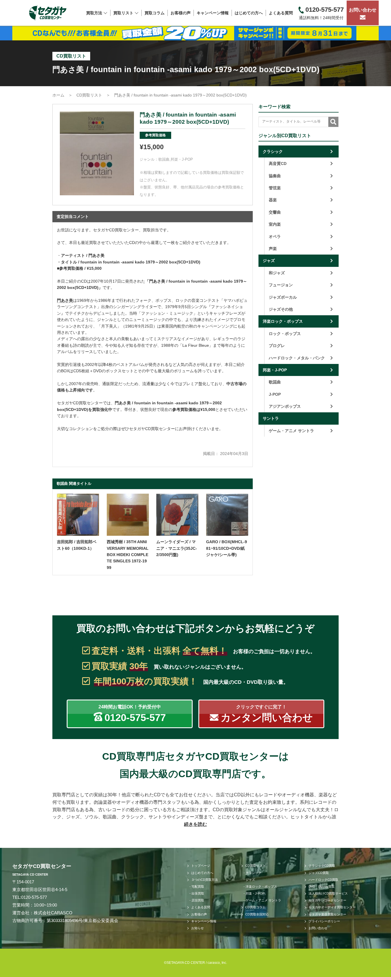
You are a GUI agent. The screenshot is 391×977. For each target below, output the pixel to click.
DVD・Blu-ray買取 (322, 886)
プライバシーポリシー (324, 921)
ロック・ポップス (285, 333)
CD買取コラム (255, 907)
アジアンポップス (285, 406)
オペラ (275, 236)
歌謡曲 (163, 159)
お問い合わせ (362, 9)
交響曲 (275, 212)
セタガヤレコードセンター (327, 900)
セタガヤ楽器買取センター (327, 914)
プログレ (277, 345)
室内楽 (275, 224)
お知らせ (197, 928)
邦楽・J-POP (182, 159)
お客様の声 (181, 13)
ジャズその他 (281, 309)
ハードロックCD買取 (323, 879)
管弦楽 (275, 188)
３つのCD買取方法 (204, 879)
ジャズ (269, 260)
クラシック (273, 151)
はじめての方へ (249, 13)
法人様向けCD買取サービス (328, 893)
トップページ (200, 865)
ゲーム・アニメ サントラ (291, 430)
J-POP (275, 394)
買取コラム (155, 13)
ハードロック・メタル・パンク (297, 358)
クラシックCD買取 (322, 865)
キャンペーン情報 (213, 13)
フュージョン (281, 285)
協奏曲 (275, 176)
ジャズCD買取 (319, 872)
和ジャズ (277, 273)
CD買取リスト (255, 865)
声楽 (273, 248)
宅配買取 (197, 886)
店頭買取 (197, 900)
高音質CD (278, 163)
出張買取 (197, 893)
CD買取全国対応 (257, 914)
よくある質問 (281, 13)
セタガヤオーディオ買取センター (332, 907)
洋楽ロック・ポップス (283, 321)
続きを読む (195, 824)
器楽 (273, 200)
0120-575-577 (34, 897)
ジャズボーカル (283, 297)
